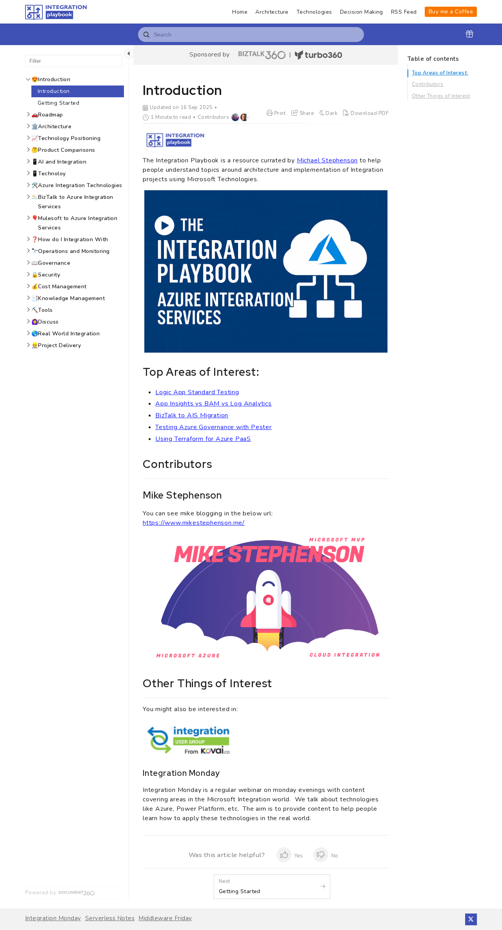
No (334, 855)
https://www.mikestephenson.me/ (194, 523)
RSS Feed (404, 12)
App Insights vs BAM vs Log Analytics (213, 403)
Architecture (272, 12)
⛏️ (42, 310)
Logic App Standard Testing (197, 392)
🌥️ (72, 201)
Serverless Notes (110, 918)
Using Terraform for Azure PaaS (203, 439)
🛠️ (76, 185)
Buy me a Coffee (451, 11)
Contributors (428, 84)
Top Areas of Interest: (440, 72)
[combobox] (251, 34)
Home (239, 12)
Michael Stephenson (327, 160)
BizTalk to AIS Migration (191, 415)
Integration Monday (53, 918)
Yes (298, 855)
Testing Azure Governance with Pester (213, 427)
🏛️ (51, 126)
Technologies (314, 12)
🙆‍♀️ (45, 322)
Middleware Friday (165, 918)
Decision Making (361, 12)
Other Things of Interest (441, 96)
